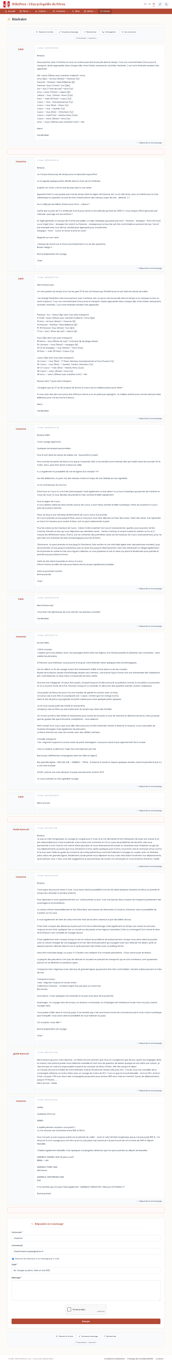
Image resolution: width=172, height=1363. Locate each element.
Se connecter (130, 32)
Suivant (92, 38)
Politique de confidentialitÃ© (140, 1358)
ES (149, 4)
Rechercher (91, 32)
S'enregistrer (110, 32)
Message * (17, 1277)
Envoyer (86, 1321)
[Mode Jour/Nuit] (166, 4)
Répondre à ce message (150, 142)
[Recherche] (160, 4)
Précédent (81, 38)
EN (145, 4)
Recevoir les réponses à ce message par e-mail (37, 1258)
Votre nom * (17, 1232)
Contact (159, 1358)
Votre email (17, 1245)
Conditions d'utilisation (114, 1358)
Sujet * (15, 1264)
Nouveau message (70, 32)
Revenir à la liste (46, 32)
